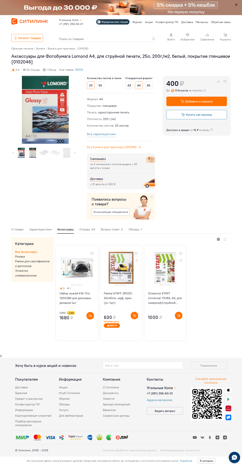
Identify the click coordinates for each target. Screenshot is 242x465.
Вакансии (109, 410)
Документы (111, 393)
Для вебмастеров (71, 415)
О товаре (17, 229)
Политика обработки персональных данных (130, 450)
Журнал (64, 398)
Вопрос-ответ (112, 229)
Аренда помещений (116, 404)
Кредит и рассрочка (29, 398)
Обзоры (135, 229)
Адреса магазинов (159, 400)
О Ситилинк (111, 387)
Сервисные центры (116, 415)
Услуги (63, 410)
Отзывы (87, 229)
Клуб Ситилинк (69, 393)
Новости (108, 398)
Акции (63, 387)
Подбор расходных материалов (28, 423)
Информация (24, 410)
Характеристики (40, 229)
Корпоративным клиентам (33, 415)
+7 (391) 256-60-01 (160, 393)
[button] (171, 37)
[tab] (17, 230)
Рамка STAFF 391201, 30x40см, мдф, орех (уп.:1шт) (118, 298)
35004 (79, 69)
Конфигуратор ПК (27, 404)
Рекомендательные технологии (179, 450)
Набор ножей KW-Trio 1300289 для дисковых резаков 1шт (75, 298)
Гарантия (21, 393)
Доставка (21, 387)
